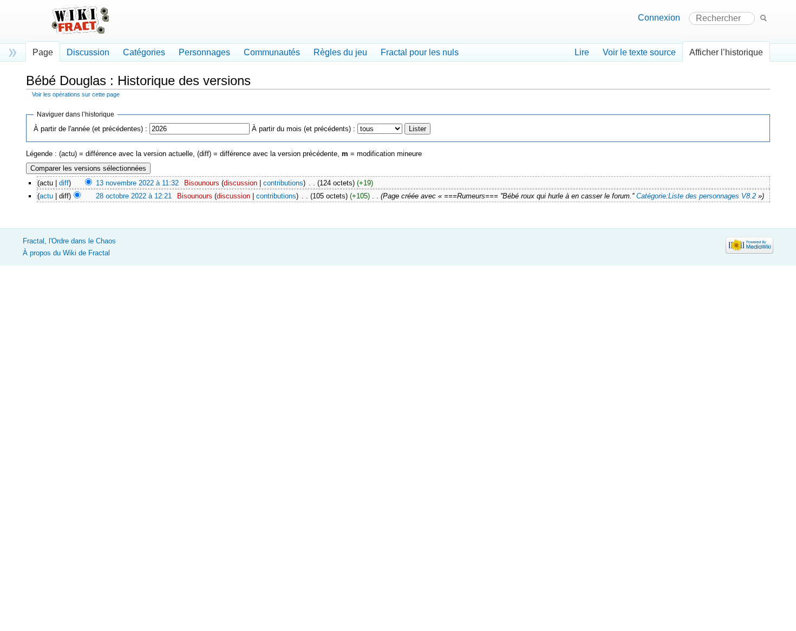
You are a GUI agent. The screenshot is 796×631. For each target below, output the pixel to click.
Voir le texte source (639, 52)
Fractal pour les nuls (420, 52)
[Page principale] (88, 26)
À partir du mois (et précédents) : (303, 129)
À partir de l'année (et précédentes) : (90, 129)
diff (64, 183)
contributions (283, 183)
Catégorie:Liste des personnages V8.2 (696, 196)
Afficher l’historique (726, 52)
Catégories (144, 52)
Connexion (659, 17)
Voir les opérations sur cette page (76, 94)
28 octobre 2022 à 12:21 (134, 196)
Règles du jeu (340, 52)
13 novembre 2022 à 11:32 (137, 183)
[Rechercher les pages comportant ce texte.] (763, 17)
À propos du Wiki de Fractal (66, 253)
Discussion (88, 52)
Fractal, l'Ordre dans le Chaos (69, 241)
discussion (240, 183)
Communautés (272, 52)
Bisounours (201, 183)
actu (46, 196)
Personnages (204, 52)
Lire (582, 52)
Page (42, 52)
